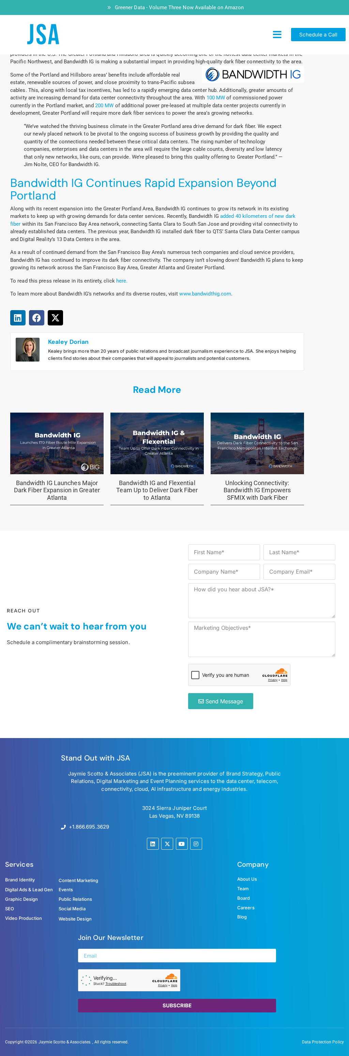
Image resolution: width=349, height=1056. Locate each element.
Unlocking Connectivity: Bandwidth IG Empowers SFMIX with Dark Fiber (257, 490)
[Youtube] (182, 844)
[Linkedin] (153, 844)
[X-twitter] (167, 844)
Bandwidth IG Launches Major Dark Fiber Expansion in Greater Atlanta (57, 490)
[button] (277, 35)
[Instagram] (196, 844)
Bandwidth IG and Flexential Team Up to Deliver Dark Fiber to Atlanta (157, 490)
